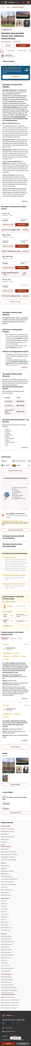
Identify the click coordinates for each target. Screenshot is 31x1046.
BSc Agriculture (5, 892)
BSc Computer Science (7, 889)
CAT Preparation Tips (6, 927)
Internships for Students (7, 968)
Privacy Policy (5, 1039)
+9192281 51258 (8, 1028)
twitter (8, 1023)
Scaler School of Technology (8, 851)
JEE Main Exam (5, 914)
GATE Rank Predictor (6, 977)
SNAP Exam (4, 917)
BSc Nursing (4, 887)
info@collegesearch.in (10, 1031)
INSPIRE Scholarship (6, 949)
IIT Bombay (4, 842)
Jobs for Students (5, 971)
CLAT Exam (4, 906)
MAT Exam (4, 911)
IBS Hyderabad (5, 834)
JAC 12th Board (5, 965)
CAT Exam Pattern (6, 930)
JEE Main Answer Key (6, 944)
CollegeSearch (11, 2)
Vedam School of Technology (8, 859)
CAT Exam (3, 901)
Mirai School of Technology (8, 857)
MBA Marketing (5, 873)
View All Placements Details (15, 530)
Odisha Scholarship (6, 952)
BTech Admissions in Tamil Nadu (9, 1005)
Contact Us (14, 1036)
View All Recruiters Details (15, 470)
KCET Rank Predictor (6, 982)
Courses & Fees (10, 50)
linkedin (13, 1023)
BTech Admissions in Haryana (8, 1008)
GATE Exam (4, 903)
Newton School (5, 849)
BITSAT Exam (4, 925)
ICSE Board (4, 960)
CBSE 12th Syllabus (6, 936)
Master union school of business (9, 854)
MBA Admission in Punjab (7, 997)
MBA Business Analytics (7, 871)
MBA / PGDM (6, 235)
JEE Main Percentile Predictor (8, 987)
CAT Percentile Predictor (7, 985)
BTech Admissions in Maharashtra (10, 1002)
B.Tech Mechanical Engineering (9, 879)
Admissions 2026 (22, 50)
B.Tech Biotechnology (6, 876)
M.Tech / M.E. (6, 279)
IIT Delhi (3, 844)
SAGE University (5, 839)
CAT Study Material (6, 939)
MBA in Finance (5, 865)
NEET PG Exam (5, 909)
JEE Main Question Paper (7, 941)
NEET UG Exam (5, 922)
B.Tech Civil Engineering (7, 881)
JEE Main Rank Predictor (7, 979)
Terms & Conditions (19, 1039)
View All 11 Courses (15, 301)
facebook (3, 1023)
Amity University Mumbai (7, 836)
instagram (18, 1023)
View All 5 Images (15, 784)
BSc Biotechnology (6, 895)
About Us (4, 1036)
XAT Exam (3, 919)
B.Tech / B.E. (6, 213)
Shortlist (8, 45)
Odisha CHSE (4, 963)
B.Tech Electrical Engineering (8, 884)
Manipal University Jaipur (7, 828)
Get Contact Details (15, 812)
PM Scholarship (5, 947)
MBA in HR (3, 868)
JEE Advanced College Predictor (9, 990)
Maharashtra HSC (5, 957)
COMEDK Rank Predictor (7, 993)
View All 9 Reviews (15, 747)
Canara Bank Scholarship (7, 955)
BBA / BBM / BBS (7, 256)
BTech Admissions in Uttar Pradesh (10, 1000)
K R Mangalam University (7, 831)
